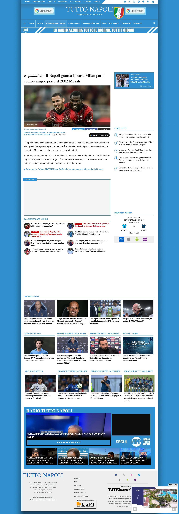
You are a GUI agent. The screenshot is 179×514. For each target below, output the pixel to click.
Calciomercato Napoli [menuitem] (55, 23)
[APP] (122, 239)
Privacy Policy (80, 492)
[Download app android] (148, 2)
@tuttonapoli (60, 134)
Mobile (77, 478)
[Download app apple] (143, 2)
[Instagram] (134, 2)
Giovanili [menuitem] (138, 23)
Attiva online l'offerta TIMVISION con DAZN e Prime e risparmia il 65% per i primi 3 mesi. (65, 169)
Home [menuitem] (31, 23)
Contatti (77, 485)
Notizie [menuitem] (40, 23)
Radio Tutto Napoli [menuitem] (110, 23)
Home (27, 1)
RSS (75, 482)
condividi (90, 129)
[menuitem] (25, 23)
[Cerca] (154, 23)
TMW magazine (39, 1)
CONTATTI (87, 1)
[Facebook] (124, 2)
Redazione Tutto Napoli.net (37, 134)
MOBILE (97, 1)
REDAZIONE (62, 1)
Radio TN (52, 1)
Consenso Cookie (81, 496)
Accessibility (79, 489)
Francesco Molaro (50, 500)
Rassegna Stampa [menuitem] (91, 23)
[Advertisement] (134, 262)
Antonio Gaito (49, 497)
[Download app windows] (152, 2)
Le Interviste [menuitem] (74, 23)
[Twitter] (129, 2)
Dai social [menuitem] (126, 23)
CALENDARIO (75, 1)
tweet (103, 129)
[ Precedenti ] (134, 233)
